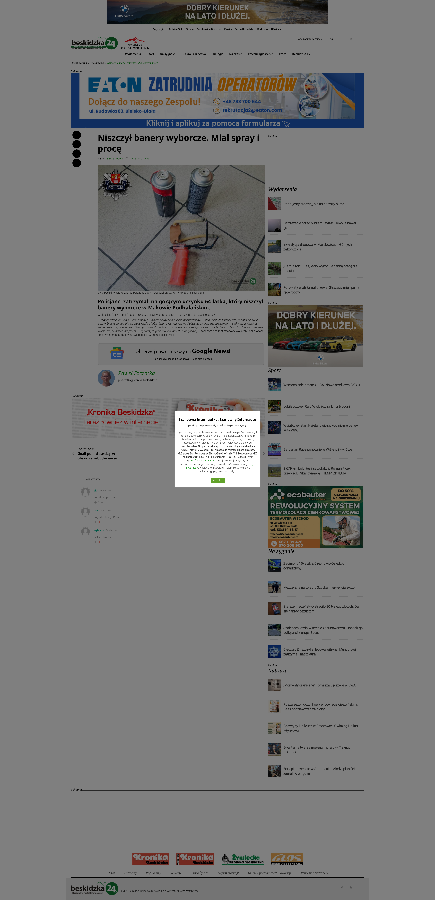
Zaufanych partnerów (202, 460)
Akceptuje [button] (218, 480)
